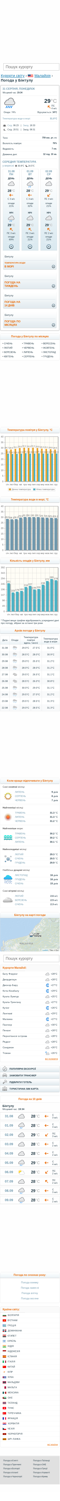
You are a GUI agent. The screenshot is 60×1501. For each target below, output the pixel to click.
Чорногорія (15, 1434)
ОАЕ (10, 1397)
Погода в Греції (40, 1468)
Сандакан (8, 1047)
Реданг (7, 1041)
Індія (11, 1346)
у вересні (8, 165)
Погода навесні (30, 1287)
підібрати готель (20, 1082)
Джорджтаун (10, 979)
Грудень (48, 356)
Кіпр (10, 1372)
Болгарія (13, 1315)
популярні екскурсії (22, 1069)
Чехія (11, 1428)
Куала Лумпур (11, 996)
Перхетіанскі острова (15, 1036)
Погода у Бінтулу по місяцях (30, 336)
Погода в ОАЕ (39, 1464)
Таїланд (12, 1403)
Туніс (11, 1408)
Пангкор (7, 1024)
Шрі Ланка (14, 1439)
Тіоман (7, 1053)
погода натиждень (12, 284)
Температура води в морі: (16, 118)
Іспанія (12, 1356)
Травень (29, 343)
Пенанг (7, 1030)
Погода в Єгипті (10, 1460)
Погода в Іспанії (10, 1472)
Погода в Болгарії (11, 1468)
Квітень (9, 356)
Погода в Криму (40, 1476)
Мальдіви (14, 1382)
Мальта (12, 1387)
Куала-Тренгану (12, 1002)
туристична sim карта (23, 1088)
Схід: (10, 125)
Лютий (8, 347)
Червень (29, 347)
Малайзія (42, 76)
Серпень (29, 356)
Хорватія (13, 1423)
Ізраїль (11, 1341)
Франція (13, 1418)
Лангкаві (7, 1013)
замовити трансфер (22, 1075)
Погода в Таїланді (41, 1460)
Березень (10, 352)
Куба (11, 1377)
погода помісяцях (12, 323)
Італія (11, 1361)
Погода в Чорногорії (12, 1476)
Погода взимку (29, 1282)
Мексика (13, 1392)
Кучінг (6, 1007)
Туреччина (14, 1413)
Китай (11, 1367)
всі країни (52, 1444)
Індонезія (14, 1351)
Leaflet (45, 950)
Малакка (7, 1019)
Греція (12, 1325)
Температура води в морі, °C (30, 499)
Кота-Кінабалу (11, 990)
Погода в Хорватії (41, 1472)
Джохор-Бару (10, 985)
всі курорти (51, 1058)
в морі (14, 265)
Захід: (26, 125)
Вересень (49, 343)
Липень (28, 352)
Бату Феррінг (10, 973)
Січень (8, 343)
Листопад (49, 352)
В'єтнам (12, 1320)
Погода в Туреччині (12, 1464)
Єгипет (12, 1336)
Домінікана (15, 1330)
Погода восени (29, 1298)
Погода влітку (30, 1293)
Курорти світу (13, 76)
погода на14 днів (12, 304)
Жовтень (49, 347)
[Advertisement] (30, 32)
